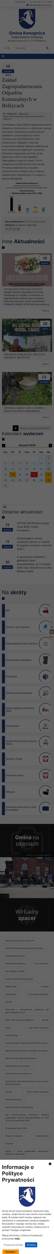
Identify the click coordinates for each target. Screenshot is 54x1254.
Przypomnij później (13, 1244)
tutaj (17, 1238)
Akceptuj (31, 1244)
